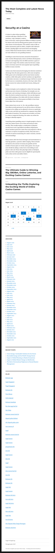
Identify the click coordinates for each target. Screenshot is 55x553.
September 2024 (11, 265)
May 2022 (10, 321)
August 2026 (10, 242)
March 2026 (10, 253)
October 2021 (10, 336)
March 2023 (10, 301)
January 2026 (11, 257)
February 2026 (11, 255)
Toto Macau (9, 394)
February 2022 (11, 327)
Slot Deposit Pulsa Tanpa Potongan (15, 523)
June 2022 (10, 319)
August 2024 (10, 267)
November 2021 (11, 334)
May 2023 (9, 297)
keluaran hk (9, 390)
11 (13, 216)
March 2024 (10, 277)
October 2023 (11, 287)
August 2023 (10, 291)
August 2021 (10, 340)
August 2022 (10, 315)
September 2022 (11, 313)
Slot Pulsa (8, 410)
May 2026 (10, 249)
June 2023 (10, 295)
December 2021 (11, 331)
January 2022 (10, 329)
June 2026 (10, 246)
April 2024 (10, 275)
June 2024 (10, 271)
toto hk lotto (9, 519)
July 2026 (9, 244)
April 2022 (10, 323)
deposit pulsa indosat (12, 418)
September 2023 (11, 289)
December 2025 (11, 259)
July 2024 (9, 269)
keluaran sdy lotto (11, 527)
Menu (9, 18)
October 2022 (11, 311)
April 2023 (10, 299)
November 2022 (11, 309)
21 (28, 219)
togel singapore (10, 382)
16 (39, 216)
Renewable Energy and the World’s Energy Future (21, 356)
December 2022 (11, 307)
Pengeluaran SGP (10, 544)
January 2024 (10, 281)
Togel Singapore (10, 386)
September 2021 (11, 338)
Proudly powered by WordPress (33, 548)
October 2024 (11, 263)
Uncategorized (24, 157)
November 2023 (11, 285)
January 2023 (10, 305)
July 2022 (9, 317)
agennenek (10, 157)
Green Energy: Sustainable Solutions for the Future (21, 354)
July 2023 (9, 293)
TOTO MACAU (9, 398)
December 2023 (11, 283)
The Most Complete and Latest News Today (15, 548)
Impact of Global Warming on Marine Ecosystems (21, 358)
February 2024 (11, 279)
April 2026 (10, 251)
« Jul (12, 228)
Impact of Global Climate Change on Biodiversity (20, 360)
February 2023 (11, 303)
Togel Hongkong (10, 540)
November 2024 (11, 261)
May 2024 (10, 273)
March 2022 (10, 325)
